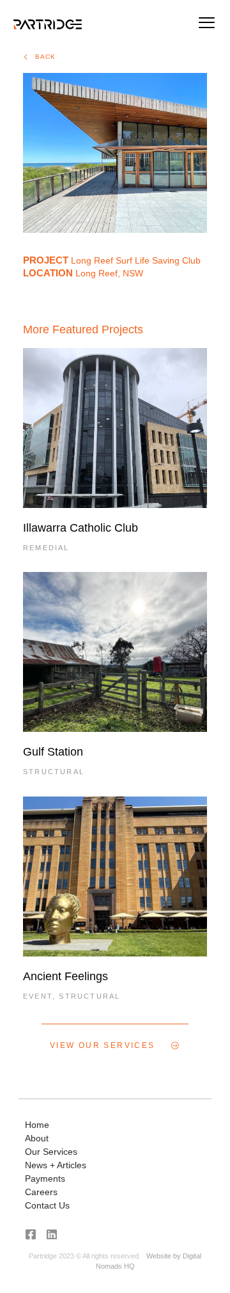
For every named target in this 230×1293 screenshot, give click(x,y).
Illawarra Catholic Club (80, 527)
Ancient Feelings (65, 976)
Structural (53, 771)
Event (37, 996)
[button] (206, 24)
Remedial (46, 547)
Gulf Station (53, 751)
